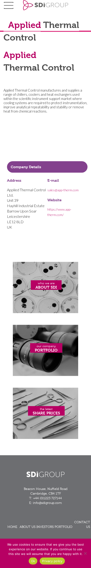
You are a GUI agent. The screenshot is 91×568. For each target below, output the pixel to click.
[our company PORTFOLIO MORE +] (45, 375)
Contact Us (82, 524)
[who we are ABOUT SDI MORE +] (45, 312)
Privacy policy (52, 561)
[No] (85, 553)
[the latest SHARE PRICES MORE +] (45, 438)
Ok (33, 561)
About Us (27, 527)
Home (12, 527)
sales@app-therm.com (63, 190)
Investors (45, 527)
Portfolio (63, 527)
